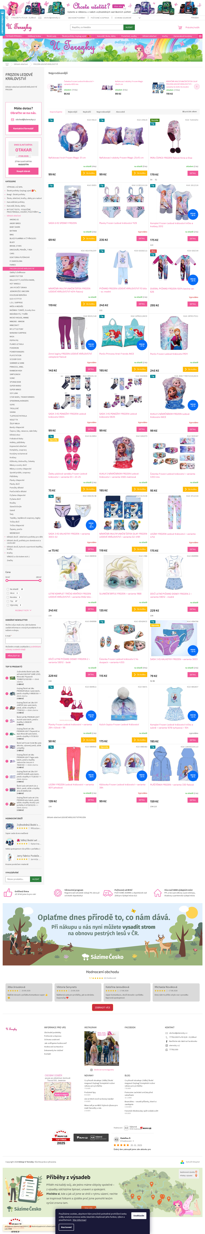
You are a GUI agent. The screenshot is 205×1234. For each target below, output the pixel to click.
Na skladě (16, 589)
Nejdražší (87, 112)
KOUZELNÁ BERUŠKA (18, 295)
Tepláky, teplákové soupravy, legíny (25, 518)
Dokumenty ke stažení (53, 1050)
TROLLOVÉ (14, 408)
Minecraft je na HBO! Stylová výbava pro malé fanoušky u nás (101, 1107)
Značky (10, 560)
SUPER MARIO (15, 385)
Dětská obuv (15, 434)
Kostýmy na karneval (18, 453)
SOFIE (12, 404)
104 (49, 615)
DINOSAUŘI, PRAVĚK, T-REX (21, 249)
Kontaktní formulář (23, 128)
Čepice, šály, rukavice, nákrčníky (23, 431)
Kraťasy (13, 457)
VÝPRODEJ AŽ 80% (15, 187)
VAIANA (13, 412)
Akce (14, 593)
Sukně (12, 510)
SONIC (12, 378)
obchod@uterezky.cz (178, 1033)
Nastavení (66, 1227)
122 (100, 310)
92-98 (152, 681)
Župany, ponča (16, 529)
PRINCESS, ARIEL (16, 367)
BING (12, 234)
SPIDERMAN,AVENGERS (19, 400)
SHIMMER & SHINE (17, 363)
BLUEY (12, 242)
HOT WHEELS (15, 283)
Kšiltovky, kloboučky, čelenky (22, 461)
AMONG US (14, 219)
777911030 (173, 1049)
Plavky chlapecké (17, 480)
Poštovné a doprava (100, 18)
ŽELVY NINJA (15, 423)
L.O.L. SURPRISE (16, 302)
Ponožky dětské (17, 487)
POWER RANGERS (17, 351)
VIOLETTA (14, 419)
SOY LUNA (14, 393)
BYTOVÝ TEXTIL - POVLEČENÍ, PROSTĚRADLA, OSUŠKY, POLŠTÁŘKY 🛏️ (24, 210)
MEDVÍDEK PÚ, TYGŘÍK (19, 314)
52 (156, 179)
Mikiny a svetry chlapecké (20, 468)
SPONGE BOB (15, 382)
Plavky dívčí (15, 484)
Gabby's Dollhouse (17, 272)
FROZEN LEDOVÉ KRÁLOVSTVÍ (22, 268)
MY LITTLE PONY (16, 329)
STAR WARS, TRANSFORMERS (22, 397)
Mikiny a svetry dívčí (18, 465)
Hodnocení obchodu (102, 971)
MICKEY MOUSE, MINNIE (19, 317)
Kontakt (47, 1054)
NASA (12, 336)
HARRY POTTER (16, 276)
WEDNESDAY (15, 533)
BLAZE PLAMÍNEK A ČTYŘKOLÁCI (23, 238)
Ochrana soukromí (123, 18)
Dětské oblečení (14, 215)
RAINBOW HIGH (16, 370)
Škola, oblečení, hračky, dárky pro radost (24, 198)
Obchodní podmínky (76, 18)
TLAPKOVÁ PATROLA (18, 416)
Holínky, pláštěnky (17, 442)
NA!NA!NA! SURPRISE (18, 333)
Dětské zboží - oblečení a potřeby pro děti (25, 537)
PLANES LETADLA (17, 344)
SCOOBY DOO (15, 359)
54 (151, 179)
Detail (193, 173)
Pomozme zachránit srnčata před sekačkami (139, 1094)
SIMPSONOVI (15, 374)
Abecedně (120, 112)
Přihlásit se (14, 655)
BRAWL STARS (16, 246)
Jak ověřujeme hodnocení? (55, 1043)
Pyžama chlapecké (18, 495)
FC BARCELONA (16, 261)
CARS (12, 253)
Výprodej (15, 605)
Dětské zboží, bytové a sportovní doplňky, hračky (25, 548)
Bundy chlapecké (17, 427)
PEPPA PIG (14, 340)
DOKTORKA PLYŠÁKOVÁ (20, 257)
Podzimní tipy (90, 1092)
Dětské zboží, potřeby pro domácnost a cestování (24, 541)
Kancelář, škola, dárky (16, 206)
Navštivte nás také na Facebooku (183, 1041)
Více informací (79, 1220)
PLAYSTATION (15, 355)
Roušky (13, 503)
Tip (13, 601)
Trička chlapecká (17, 525)
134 (49, 806)
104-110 (153, 806)
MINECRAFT (14, 325)
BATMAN (13, 230)
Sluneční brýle (16, 506)
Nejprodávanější (103, 112)
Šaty (12, 514)
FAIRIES (13, 264)
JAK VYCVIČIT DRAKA (18, 287)
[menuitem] (14, 36)
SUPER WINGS (15, 389)
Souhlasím (138, 1215)
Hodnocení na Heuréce (53, 1046)
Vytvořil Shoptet (193, 1162)
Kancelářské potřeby (16, 202)
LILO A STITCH (16, 298)
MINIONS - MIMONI (17, 321)
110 (151, 245)
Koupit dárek (23, 171)
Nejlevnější (72, 112)
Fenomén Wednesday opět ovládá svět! (141, 1111)
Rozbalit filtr (22, 610)
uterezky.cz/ (174, 1045)
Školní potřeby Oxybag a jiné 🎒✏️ (21, 190)
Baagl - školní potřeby (16, 194)
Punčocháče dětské (18, 491)
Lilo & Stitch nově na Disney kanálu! (99, 1099)
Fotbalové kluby (16, 438)
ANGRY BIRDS (15, 223)
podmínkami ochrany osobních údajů (23, 648)
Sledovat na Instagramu (104, 1069)
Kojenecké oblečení (18, 446)
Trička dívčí (14, 521)
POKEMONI (14, 348)
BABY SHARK (15, 227)
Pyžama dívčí (15, 499)
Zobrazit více (102, 1007)
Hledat (129, 27)
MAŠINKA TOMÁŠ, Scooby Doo (22, 310)
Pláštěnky (14, 476)
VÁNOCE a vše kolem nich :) (18, 556)
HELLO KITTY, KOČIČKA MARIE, (22, 280)
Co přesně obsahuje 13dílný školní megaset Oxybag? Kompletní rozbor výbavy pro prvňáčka (99, 1083)
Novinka (15, 597)
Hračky (10, 553)
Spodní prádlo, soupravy (20, 472)
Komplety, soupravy (18, 450)
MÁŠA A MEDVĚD (16, 306)
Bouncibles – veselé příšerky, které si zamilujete (141, 1103)
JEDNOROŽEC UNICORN (19, 291)
